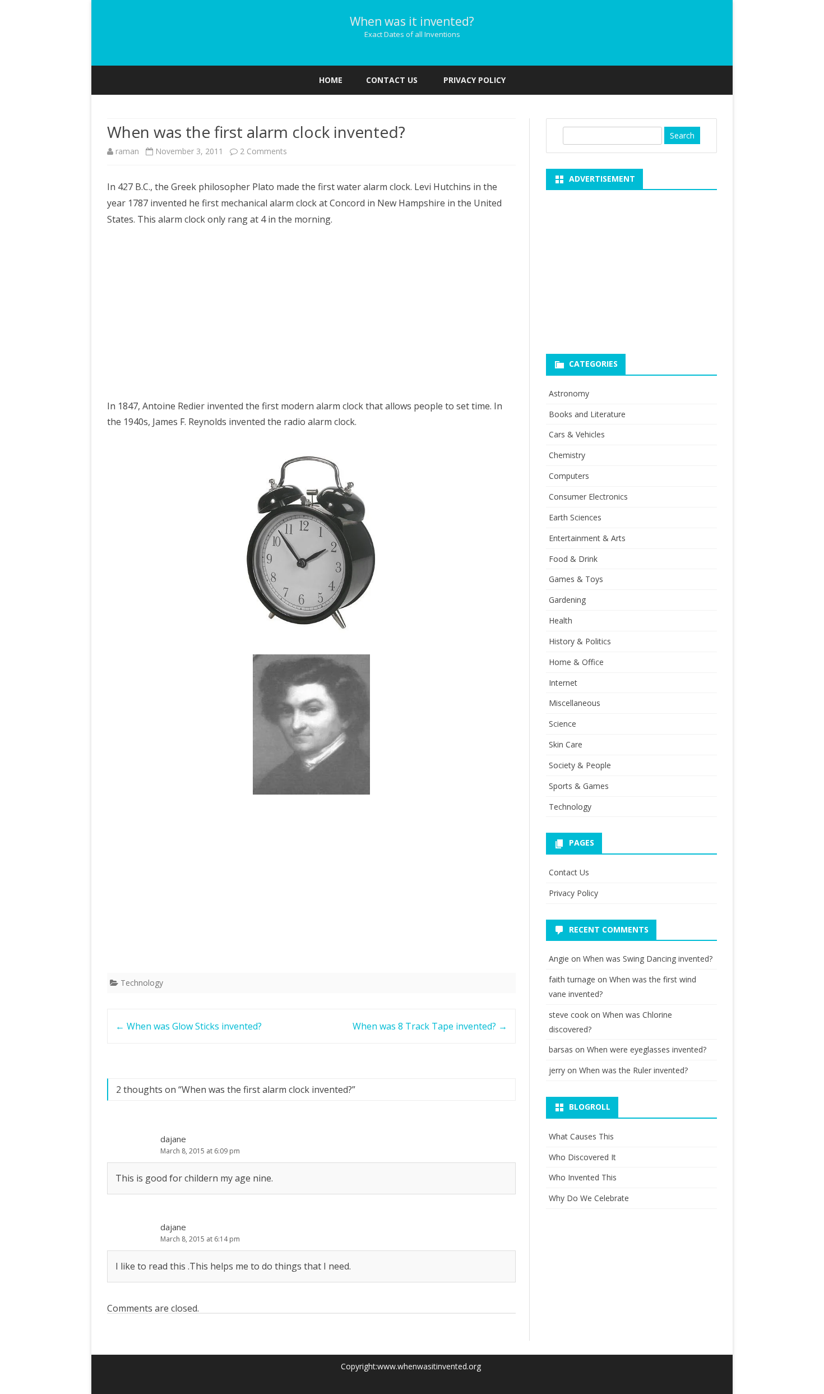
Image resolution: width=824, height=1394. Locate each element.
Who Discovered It (582, 1157)
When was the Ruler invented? (633, 1070)
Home (330, 80)
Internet (563, 682)
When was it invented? (412, 21)
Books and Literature (587, 414)
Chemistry (567, 455)
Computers (569, 475)
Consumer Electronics (588, 496)
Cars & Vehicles (577, 434)
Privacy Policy (474, 80)
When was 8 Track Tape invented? (430, 1026)
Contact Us (392, 80)
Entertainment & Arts (587, 538)
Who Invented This (583, 1177)
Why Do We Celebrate (589, 1198)
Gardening (567, 599)
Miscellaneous (574, 703)
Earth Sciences (575, 517)
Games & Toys (576, 579)
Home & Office (576, 662)
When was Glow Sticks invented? (188, 1026)
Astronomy (569, 393)
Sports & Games (579, 786)
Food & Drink (573, 558)
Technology (142, 982)
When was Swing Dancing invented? (647, 958)
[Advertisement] (311, 319)
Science (562, 723)
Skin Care (565, 744)
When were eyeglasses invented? (646, 1049)
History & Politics (580, 641)
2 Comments (263, 151)
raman (127, 151)
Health (560, 620)
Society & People (580, 765)
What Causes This (581, 1136)
